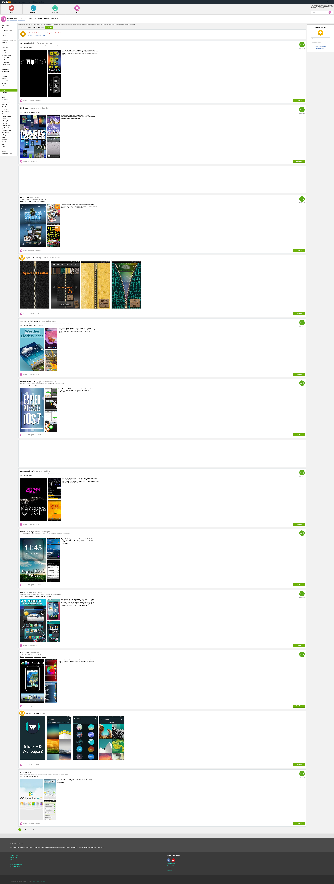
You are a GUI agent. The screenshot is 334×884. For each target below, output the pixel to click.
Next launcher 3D (26, 592)
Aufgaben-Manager (6, 55)
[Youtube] (174, 861)
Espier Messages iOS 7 (28, 382)
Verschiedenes (5, 47)
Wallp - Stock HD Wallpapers (36, 713)
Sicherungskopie (6, 120)
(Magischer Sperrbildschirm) (39, 108)
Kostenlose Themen (15, 866)
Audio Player (5, 52)
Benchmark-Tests (6, 59)
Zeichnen (4, 151)
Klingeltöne (13, 860)
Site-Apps (4, 123)
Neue (21, 27)
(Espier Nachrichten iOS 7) (46, 382)
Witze (3, 146)
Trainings (4, 135)
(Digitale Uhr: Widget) (42, 532)
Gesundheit (4, 83)
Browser (4, 67)
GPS (3, 85)
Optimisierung (5, 111)
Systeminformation (6, 130)
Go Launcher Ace (26, 772)
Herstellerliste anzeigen (320, 46)
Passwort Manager (6, 116)
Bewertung (49, 27)
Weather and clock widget (29, 321)
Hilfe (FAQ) (169, 870)
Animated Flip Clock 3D (28, 43)
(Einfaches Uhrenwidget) (41, 471)
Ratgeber (4, 118)
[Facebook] (169, 861)
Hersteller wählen (171, 863)
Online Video (5, 109)
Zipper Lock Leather (43, 258)
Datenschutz (5, 74)
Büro (3, 37)
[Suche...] (330, 12)
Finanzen (4, 78)
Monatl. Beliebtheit (38, 27)
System (4, 44)
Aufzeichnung (5, 57)
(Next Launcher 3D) (39, 592)
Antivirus (4, 50)
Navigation (4, 42)
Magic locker (24, 108)
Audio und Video (6, 33)
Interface (4, 90)
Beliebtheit (28, 27)
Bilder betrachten (6, 64)
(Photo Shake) (34, 197)
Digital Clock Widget (27, 532)
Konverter (4, 92)
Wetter (3, 144)
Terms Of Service (37, 881)
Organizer (4, 113)
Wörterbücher (5, 149)
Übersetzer (4, 139)
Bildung (3, 35)
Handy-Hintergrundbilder (16, 864)
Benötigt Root (5, 62)
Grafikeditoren (5, 88)
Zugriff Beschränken (7, 153)
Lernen (3, 97)
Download (4, 76)
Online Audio (5, 106)
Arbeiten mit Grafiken (7, 30)
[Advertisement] (9, 184)
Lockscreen (5, 99)
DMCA (43, 881)
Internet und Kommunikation (9, 40)
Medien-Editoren (6, 102)
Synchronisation (6, 128)
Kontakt (169, 868)
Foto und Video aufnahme (8, 81)
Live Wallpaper (14, 862)
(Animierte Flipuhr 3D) (44, 43)
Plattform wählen (320, 48)
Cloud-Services (5, 69)
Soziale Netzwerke (6, 125)
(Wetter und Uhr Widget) (47, 321)
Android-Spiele (14, 855)
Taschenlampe (5, 132)
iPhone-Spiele (13, 857)
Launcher (4, 95)
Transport (4, 137)
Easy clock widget (26, 471)
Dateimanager (5, 71)
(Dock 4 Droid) (34, 653)
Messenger (4, 104)
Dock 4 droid (24, 653)
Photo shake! (24, 197)
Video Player (5, 142)
